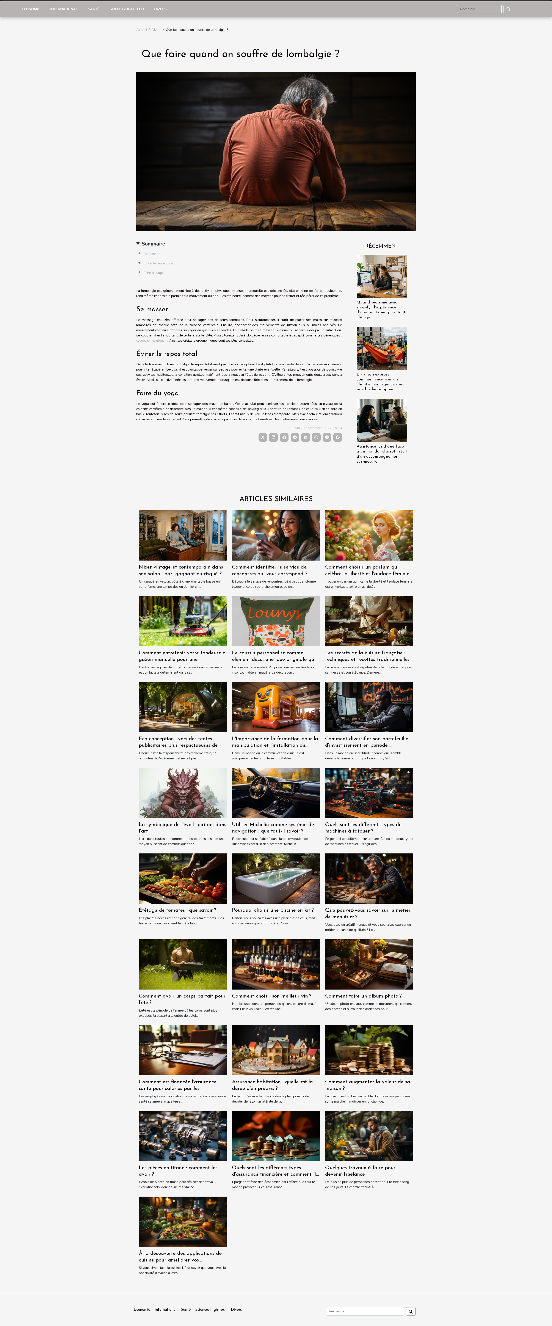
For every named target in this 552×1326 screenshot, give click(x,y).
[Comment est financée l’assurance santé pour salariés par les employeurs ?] (183, 1050)
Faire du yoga (154, 272)
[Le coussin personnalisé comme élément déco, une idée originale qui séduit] (276, 621)
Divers (160, 9)
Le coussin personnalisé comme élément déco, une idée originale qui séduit (273, 659)
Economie (31, 9)
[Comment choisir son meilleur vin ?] (276, 964)
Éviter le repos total (159, 263)
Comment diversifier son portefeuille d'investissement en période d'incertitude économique (366, 745)
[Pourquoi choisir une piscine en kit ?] (276, 878)
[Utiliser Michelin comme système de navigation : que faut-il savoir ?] (276, 792)
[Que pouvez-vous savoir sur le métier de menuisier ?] (369, 878)
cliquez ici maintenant (152, 340)
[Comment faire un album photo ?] (369, 964)
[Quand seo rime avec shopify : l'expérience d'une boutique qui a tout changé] (382, 276)
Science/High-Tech (127, 9)
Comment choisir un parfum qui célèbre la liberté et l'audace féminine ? (368, 574)
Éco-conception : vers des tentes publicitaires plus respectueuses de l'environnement (178, 745)
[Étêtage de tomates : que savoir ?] (183, 878)
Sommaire (153, 243)
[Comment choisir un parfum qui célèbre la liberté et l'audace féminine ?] (369, 535)
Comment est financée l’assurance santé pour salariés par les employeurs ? (177, 1088)
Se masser (152, 253)
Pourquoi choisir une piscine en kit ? (273, 910)
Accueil (141, 29)
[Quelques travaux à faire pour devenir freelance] (369, 1135)
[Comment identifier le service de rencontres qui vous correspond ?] (276, 535)
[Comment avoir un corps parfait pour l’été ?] (183, 964)
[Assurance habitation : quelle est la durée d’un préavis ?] (276, 1050)
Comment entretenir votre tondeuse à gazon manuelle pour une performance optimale (182, 659)
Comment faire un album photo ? (363, 996)
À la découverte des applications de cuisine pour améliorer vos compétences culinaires (180, 1260)
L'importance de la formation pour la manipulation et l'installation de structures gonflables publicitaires (275, 745)
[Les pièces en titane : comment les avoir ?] (183, 1135)
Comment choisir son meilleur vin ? (271, 996)
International (64, 9)
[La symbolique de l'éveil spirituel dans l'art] (183, 792)
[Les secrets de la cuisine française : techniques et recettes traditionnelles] (369, 621)
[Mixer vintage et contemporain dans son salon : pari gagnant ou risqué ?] (183, 535)
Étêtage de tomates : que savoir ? (177, 910)
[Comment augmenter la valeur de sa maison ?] (369, 1050)
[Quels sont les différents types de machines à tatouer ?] (369, 792)
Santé (93, 9)
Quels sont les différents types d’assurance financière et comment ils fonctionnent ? (275, 1174)
